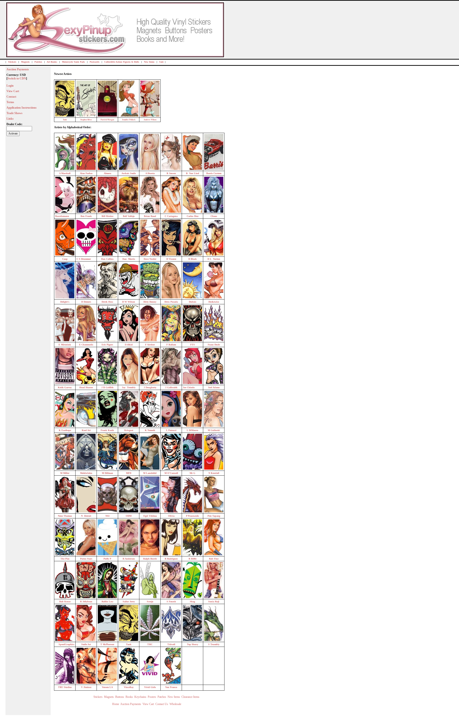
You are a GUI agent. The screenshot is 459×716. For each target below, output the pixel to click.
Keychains (140, 697)
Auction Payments (17, 69)
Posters (152, 697)
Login (10, 85)
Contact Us (161, 704)
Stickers (12, 62)
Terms (10, 102)
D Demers (86, 301)
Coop (65, 259)
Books (129, 697)
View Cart (12, 91)
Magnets (25, 62)
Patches (38, 62)
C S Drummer (83, 259)
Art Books (52, 62)
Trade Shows (14, 113)
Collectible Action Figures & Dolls (121, 62)
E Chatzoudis (86, 344)
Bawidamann (62, 216)
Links (10, 118)
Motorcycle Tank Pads (73, 62)
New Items (149, 62)
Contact (11, 96)
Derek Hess (107, 301)
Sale (161, 62)
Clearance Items (190, 697)
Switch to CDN (16, 78)
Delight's (64, 301)
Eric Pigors (107, 344)
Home (115, 704)
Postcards (94, 62)
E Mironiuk (65, 344)
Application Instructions (21, 107)
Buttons (119, 697)
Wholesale (175, 704)
